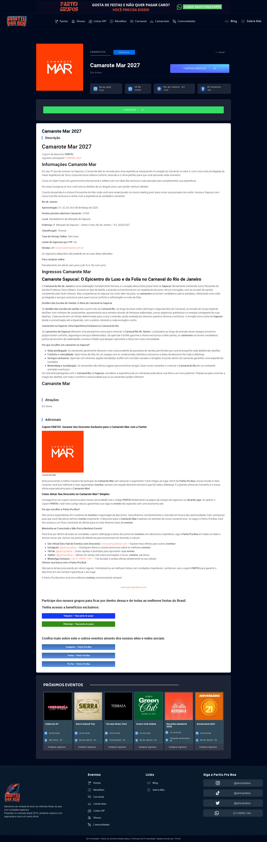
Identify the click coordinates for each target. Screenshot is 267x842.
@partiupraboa (68, 547)
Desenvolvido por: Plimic (169, 839)
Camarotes (98, 52)
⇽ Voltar (220, 52)
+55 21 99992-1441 (81, 558)
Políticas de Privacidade (143, 839)
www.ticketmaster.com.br (69, 247)
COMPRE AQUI (73, 157)
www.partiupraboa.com (133, 587)
